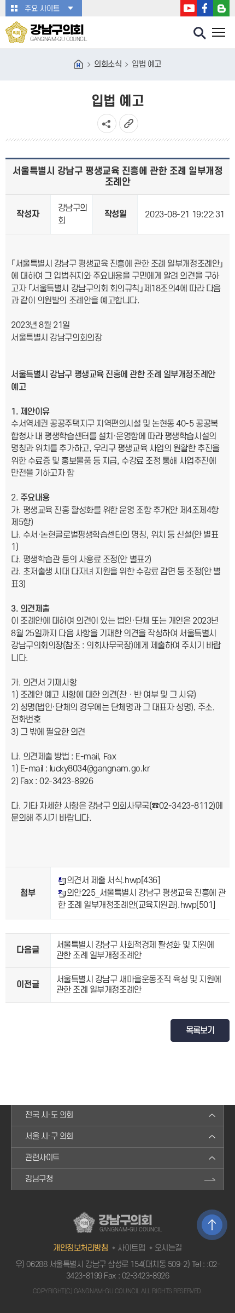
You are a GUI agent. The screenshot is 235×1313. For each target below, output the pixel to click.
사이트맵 (131, 1248)
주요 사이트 (42, 8)
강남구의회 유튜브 (188, 8)
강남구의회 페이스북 (205, 8)
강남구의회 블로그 (221, 8)
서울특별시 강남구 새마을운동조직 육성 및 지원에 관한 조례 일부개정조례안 (138, 985)
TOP (212, 1224)
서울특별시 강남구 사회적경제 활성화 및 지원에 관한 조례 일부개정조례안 (135, 950)
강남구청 (38, 1179)
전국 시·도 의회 (49, 1115)
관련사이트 (42, 1157)
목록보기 (200, 1030)
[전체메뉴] (219, 33)
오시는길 (168, 1248)
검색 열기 (200, 33)
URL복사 (128, 123)
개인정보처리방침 (80, 1248)
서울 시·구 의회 (49, 1136)
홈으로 (79, 65)
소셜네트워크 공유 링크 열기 (106, 123)
